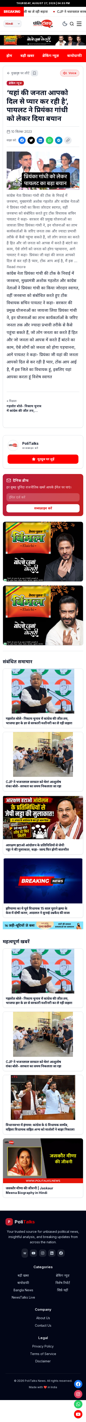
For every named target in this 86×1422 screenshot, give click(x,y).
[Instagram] (78, 1394)
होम (9, 55)
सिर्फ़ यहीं (62, 1290)
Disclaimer (43, 1361)
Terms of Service (43, 1354)
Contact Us (43, 1325)
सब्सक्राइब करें (43, 508)
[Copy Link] (68, 140)
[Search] (72, 24)
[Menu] (79, 24)
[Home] (43, 24)
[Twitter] (31, 140)
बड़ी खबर (27, 55)
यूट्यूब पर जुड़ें (45, 459)
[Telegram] (58, 140)
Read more (16, 266)
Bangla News (23, 1290)
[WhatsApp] (78, 1404)
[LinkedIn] (40, 140)
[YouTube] (78, 1414)
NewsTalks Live (23, 1297)
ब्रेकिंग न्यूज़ (50, 55)
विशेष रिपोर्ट (62, 1283)
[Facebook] (78, 1384)
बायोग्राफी (74, 55)
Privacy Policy (43, 1346)
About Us (43, 1318)
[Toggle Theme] (65, 23)
